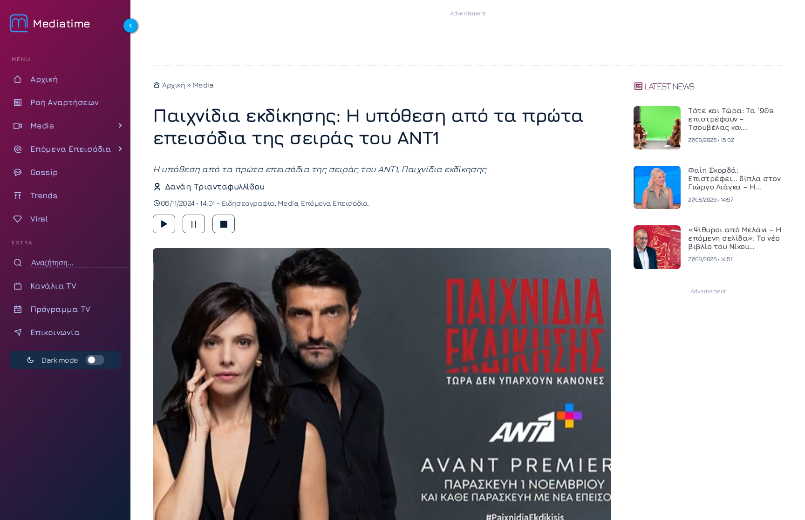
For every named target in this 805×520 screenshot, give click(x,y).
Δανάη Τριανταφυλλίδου (214, 186)
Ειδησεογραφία (248, 203)
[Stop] (223, 224)
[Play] (164, 224)
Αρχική (173, 85)
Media (203, 85)
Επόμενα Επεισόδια (334, 203)
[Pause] (194, 224)
